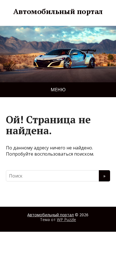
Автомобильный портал (58, 11)
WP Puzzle (66, 219)
